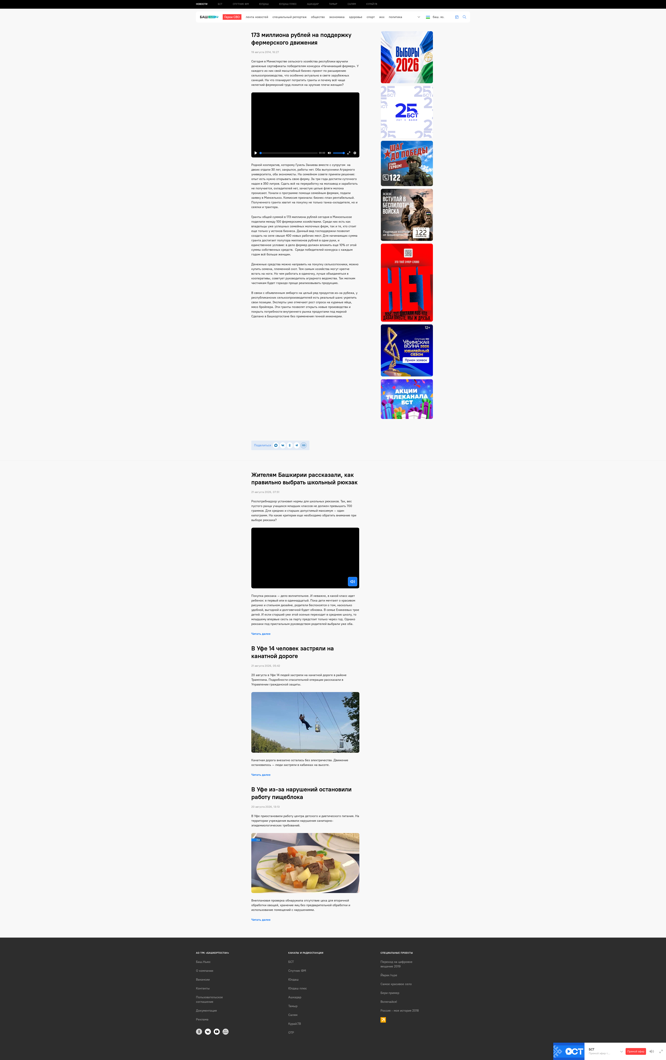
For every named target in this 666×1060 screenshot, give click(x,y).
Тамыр (333, 4)
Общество (318, 17)
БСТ (220, 4)
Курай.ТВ (371, 4)
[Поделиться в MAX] (276, 445)
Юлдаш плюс (288, 4)
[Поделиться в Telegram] (297, 445)
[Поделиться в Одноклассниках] (290, 445)
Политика (395, 17)
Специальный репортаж (289, 17)
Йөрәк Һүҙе (389, 975)
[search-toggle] (464, 17)
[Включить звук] (352, 581)
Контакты (203, 988)
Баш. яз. (438, 17)
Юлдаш (264, 4)
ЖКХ (382, 17)
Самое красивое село (396, 984)
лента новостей (257, 17)
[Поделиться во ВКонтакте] (283, 445)
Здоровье (355, 17)
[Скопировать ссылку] (303, 445)
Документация (206, 1010)
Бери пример (390, 993)
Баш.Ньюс (203, 962)
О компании (204, 971)
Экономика (337, 17)
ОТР (291, 1033)
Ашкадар (313, 4)
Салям (352, 4)
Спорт (371, 17)
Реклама (202, 1019)
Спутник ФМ (241, 4)
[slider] (288, 153)
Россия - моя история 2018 (400, 1010)
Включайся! (389, 1002)
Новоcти (201, 4)
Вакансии (203, 979)
